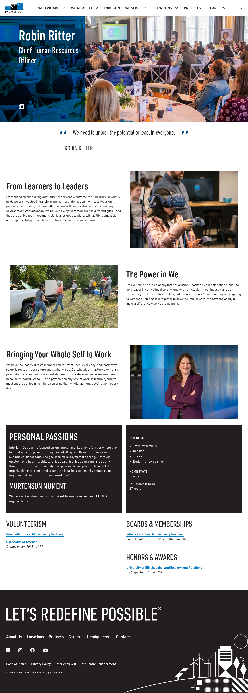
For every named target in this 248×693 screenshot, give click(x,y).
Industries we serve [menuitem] (122, 8)
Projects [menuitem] (192, 8)
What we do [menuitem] (81, 8)
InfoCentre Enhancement (98, 664)
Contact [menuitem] (123, 636)
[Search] (240, 8)
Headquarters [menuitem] (99, 636)
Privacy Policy (41, 664)
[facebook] (36, 650)
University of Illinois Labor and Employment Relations (164, 567)
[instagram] (24, 650)
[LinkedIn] (21, 106)
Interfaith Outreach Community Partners (155, 534)
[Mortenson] (14, 8)
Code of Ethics (16, 664)
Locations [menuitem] (162, 8)
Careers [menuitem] (217, 8)
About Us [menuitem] (14, 636)
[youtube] (45, 650)
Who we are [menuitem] (48, 8)
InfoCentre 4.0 (65, 664)
